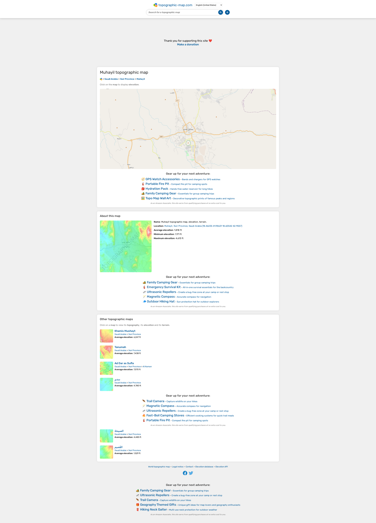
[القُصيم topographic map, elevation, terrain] (106, 452)
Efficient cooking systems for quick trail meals (210, 415)
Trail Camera (155, 401)
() (203, 226)
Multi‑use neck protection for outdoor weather (193, 509)
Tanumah (120, 347)
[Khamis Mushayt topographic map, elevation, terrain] (106, 336)
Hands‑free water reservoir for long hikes (191, 189)
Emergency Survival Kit (164, 287)
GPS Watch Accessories (163, 179)
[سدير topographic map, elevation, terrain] (106, 384)
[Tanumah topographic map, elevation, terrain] (106, 352)
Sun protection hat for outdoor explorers (198, 301)
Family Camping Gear (161, 193)
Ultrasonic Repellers (161, 292)
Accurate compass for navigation (194, 297)
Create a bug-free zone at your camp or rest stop (203, 292)
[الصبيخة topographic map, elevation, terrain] (106, 436)
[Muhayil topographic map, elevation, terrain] (126, 246)
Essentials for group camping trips (196, 193)
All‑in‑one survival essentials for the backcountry (208, 287)
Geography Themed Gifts (158, 504)
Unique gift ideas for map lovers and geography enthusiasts (209, 505)
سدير (117, 379)
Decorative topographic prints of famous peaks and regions (204, 198)
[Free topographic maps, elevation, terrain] (101, 79)
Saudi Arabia (120, 334)
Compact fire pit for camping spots (189, 184)
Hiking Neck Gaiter (153, 509)
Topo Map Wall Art (158, 198)
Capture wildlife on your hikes (182, 401)
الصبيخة (119, 431)
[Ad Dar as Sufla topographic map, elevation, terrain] (106, 368)
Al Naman (147, 366)
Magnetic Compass (161, 296)
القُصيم (118, 447)
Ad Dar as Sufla (124, 363)
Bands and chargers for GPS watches (201, 179)
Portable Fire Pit (157, 184)
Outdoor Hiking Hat (161, 301)
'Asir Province (134, 334)
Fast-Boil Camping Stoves (165, 415)
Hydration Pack (157, 188)
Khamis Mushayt (125, 331)
